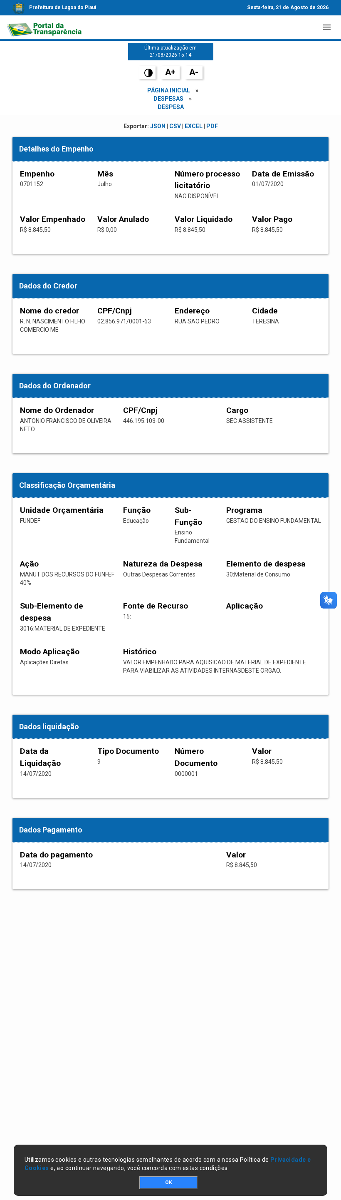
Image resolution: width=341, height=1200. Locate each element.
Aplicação (244, 606)
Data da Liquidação (40, 757)
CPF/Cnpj (114, 311)
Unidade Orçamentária (62, 510)
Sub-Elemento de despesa (51, 612)
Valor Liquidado (203, 219)
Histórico (139, 651)
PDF (212, 126)
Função (137, 510)
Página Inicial (168, 90)
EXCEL (194, 126)
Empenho (37, 174)
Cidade (265, 311)
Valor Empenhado (52, 219)
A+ (170, 72)
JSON (158, 126)
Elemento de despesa (266, 564)
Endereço (192, 311)
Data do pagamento (56, 855)
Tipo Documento (128, 751)
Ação (29, 564)
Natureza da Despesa (163, 564)
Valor (262, 751)
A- (193, 72)
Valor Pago (272, 219)
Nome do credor (49, 311)
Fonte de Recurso (155, 606)
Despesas (168, 98)
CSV (175, 126)
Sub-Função (188, 516)
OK (168, 1182)
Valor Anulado (123, 219)
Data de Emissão (283, 174)
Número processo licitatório (207, 180)
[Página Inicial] (44, 27)
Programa (244, 510)
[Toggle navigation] (326, 27)
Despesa (171, 107)
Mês (105, 174)
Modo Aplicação (49, 651)
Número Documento (196, 757)
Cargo (237, 410)
